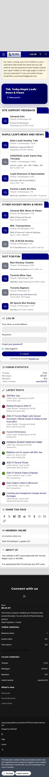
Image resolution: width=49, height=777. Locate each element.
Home (3, 744)
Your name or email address (14, 324)
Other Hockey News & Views (22, 204)
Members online (16, 530)
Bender (30, 150)
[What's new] (40, 54)
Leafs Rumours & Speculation (27, 174)
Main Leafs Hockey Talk (24, 140)
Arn (22, 168)
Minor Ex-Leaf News (18, 196)
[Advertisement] (24, 25)
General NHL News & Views (26, 210)
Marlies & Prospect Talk (16, 411)
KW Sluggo (25, 297)
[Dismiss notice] (44, 62)
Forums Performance (19, 123)
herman (24, 220)
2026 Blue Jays (16, 282)
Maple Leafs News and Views (23, 134)
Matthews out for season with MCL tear (24, 452)
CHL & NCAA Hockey (22, 241)
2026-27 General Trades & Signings (25, 232)
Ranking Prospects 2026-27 (21, 147)
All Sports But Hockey (23, 303)
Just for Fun (11, 256)
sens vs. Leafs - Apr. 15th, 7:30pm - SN (26, 165)
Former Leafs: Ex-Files (23, 189)
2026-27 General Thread (20, 217)
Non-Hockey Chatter (22, 262)
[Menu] (4, 54)
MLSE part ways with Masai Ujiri (23, 295)
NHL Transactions (20, 226)
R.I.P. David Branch (18, 248)
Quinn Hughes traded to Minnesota (22, 483)
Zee (22, 183)
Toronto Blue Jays (20, 275)
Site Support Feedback (18, 110)
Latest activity (6, 703)
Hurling (13, 310)
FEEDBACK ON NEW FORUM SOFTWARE (24, 442)
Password (6, 334)
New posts (5, 693)
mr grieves (42, 196)
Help (3, 739)
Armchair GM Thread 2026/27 (22, 180)
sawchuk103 (41, 381)
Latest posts (15, 390)
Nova (3, 605)
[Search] (45, 54)
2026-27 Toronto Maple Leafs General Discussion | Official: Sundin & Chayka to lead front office (27, 419)
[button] (24, 734)
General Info (17, 116)
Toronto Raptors (19, 288)
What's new (7, 687)
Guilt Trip (40, 248)
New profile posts (8, 698)
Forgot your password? (12, 344)
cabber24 (25, 235)
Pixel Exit (13, 729)
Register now (34, 359)
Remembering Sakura (19, 269)
